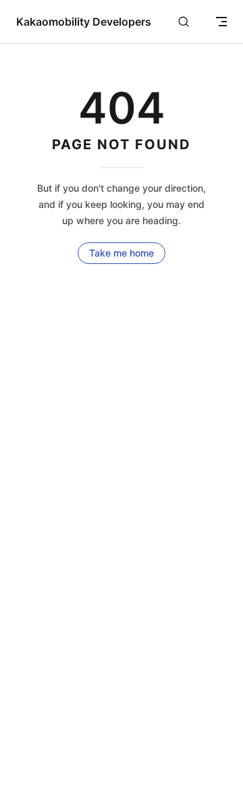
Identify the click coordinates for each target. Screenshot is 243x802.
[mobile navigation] (221, 21)
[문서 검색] (183, 22)
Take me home (121, 253)
